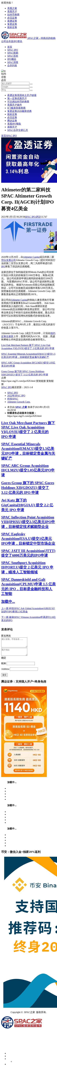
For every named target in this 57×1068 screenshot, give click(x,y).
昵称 (3, 663)
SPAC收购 (12, 52)
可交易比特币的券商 (18, 101)
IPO (3, 266)
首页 (9, 47)
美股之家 (12, 8)
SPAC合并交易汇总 (17, 130)
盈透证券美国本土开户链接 (21, 95)
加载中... (8, 601)
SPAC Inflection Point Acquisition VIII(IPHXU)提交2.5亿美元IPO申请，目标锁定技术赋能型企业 (28, 522)
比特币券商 (13, 14)
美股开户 (12, 11)
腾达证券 (12, 120)
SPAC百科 (12, 56)
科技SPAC (12, 398)
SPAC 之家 (21, 407)
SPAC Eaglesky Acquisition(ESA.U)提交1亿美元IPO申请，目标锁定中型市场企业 (28, 538)
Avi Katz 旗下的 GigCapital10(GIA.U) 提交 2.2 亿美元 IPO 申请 (27, 505)
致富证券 (12, 27)
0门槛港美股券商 (16, 108)
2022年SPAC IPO (16, 395)
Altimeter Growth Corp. (18, 401)
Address (5, 669)
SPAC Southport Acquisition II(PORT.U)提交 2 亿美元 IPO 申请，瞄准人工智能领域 (27, 567)
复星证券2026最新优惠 (19, 111)
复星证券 (12, 24)
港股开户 (12, 127)
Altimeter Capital (31, 257)
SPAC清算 (12, 62)
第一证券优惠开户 (17, 98)
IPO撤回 (11, 59)
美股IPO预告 (14, 123)
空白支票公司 (8, 260)
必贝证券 (12, 17)
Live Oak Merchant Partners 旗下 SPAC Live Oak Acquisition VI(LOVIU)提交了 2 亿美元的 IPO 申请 (28, 430)
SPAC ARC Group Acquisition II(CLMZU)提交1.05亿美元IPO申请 (28, 470)
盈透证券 (12, 21)
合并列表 (12, 65)
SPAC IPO (12, 50)
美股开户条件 (14, 104)
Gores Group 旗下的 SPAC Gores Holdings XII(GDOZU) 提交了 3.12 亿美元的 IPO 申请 (27, 487)
